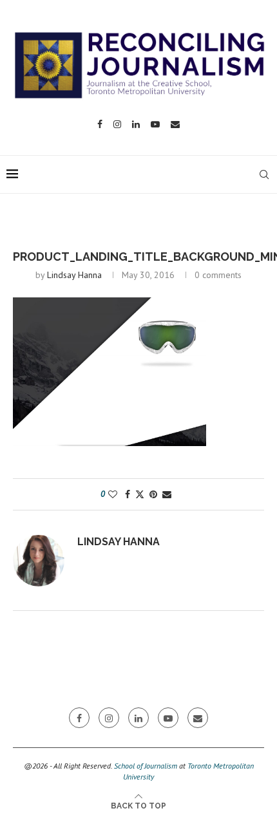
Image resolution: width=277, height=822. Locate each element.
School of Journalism (145, 766)
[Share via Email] (166, 494)
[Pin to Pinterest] (153, 494)
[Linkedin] (136, 124)
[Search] (264, 174)
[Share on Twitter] (139, 494)
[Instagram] (117, 124)
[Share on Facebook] (127, 494)
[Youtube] (155, 124)
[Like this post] (112, 494)
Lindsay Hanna (74, 275)
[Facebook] (99, 124)
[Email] (175, 124)
